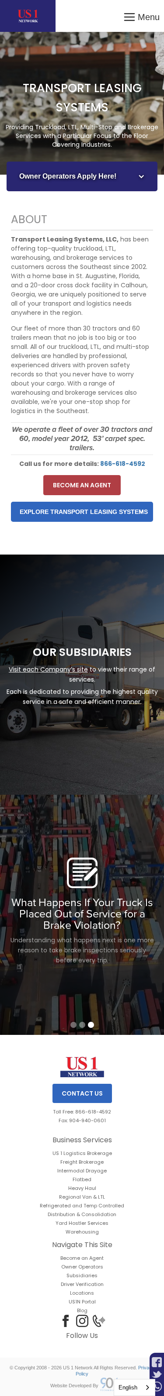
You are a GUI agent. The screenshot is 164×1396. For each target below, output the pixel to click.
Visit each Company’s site (48, 669)
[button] (141, 16)
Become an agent (82, 485)
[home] (28, 16)
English (128, 1387)
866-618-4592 (122, 463)
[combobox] (134, 1387)
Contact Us (82, 1093)
